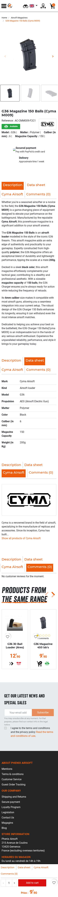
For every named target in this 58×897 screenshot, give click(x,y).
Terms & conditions (13, 774)
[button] (25, 5)
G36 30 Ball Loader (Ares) (15, 645)
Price (24, 892)
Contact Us (8, 817)
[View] (11, 663)
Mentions (7, 768)
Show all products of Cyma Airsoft (21, 538)
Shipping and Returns (14, 796)
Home (4, 17)
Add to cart (32, 882)
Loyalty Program (11, 807)
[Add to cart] (39, 664)
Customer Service (11, 779)
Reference (8, 120)
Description (8, 867)
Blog (4, 828)
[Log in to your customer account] (43, 5)
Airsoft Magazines (19, 17)
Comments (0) (9, 873)
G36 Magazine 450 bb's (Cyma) (43, 647)
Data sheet (24, 867)
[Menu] (4, 5)
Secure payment (11, 801)
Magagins (7, 822)
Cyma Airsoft (41, 867)
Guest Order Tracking (13, 784)
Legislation (8, 812)
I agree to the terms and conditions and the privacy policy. (32, 732)
